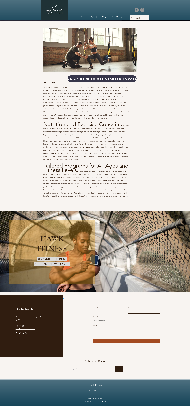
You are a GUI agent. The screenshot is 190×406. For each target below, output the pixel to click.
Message (96, 325)
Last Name (132, 308)
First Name (97, 308)
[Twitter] (19, 333)
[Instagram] (137, 10)
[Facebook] (142, 10)
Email (95, 317)
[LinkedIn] (22, 333)
